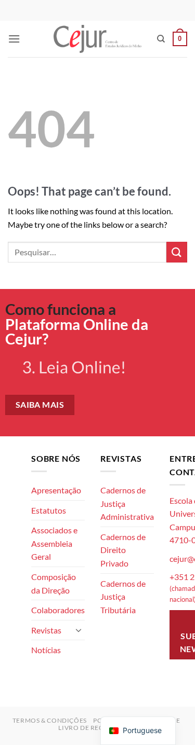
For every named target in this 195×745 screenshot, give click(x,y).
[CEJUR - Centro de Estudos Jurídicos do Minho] (97, 38)
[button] (14, 38)
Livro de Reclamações (98, 728)
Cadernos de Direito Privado (123, 550)
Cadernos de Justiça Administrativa (127, 503)
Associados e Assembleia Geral (54, 543)
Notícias (46, 650)
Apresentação (56, 490)
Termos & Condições (49, 720)
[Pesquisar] (161, 39)
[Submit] (176, 252)
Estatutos (48, 510)
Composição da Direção (53, 583)
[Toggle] (78, 630)
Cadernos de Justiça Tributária (123, 596)
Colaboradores (58, 610)
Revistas (46, 630)
